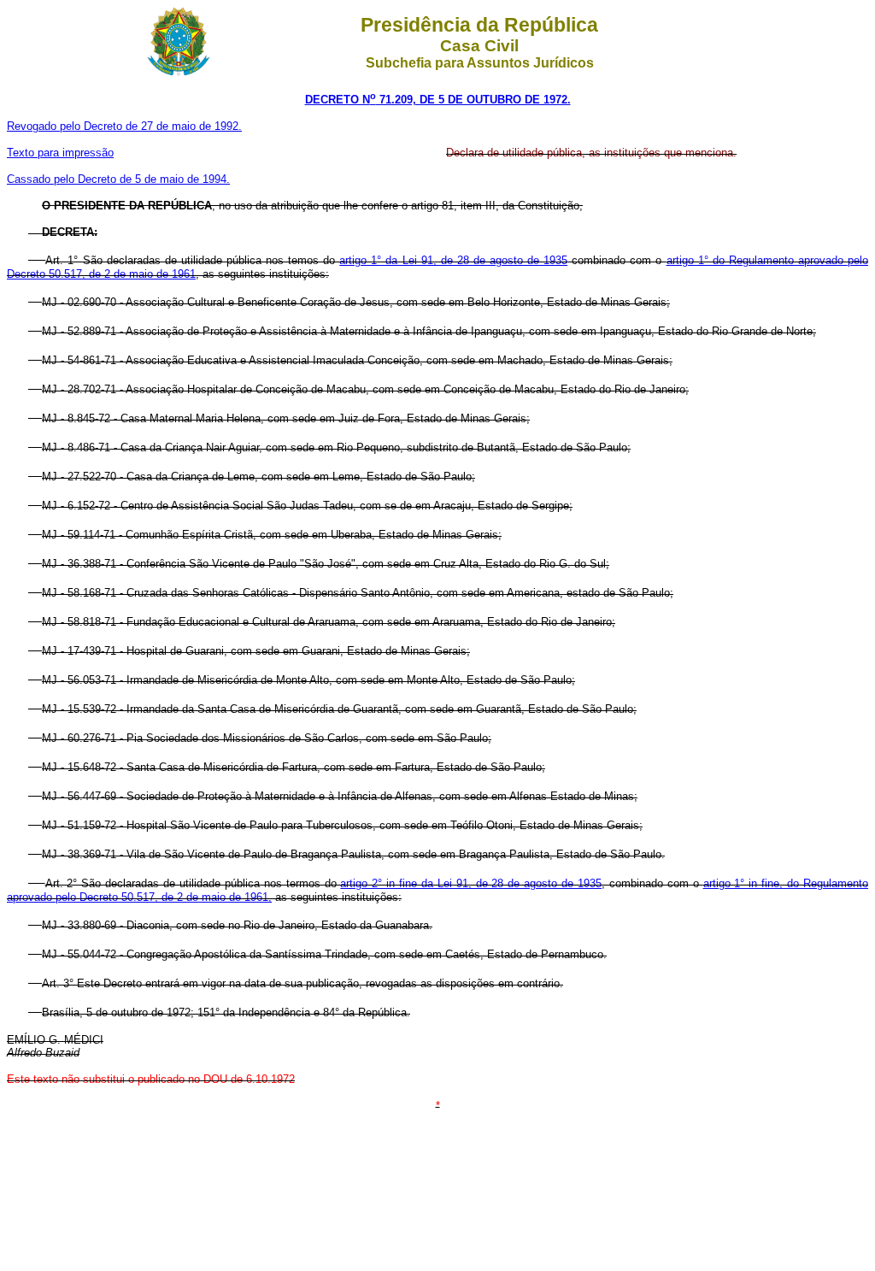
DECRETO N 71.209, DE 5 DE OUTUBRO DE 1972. (438, 99)
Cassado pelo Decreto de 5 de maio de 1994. (118, 179)
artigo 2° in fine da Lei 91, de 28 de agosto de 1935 (471, 883)
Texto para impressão (60, 152)
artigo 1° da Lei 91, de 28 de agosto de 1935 (453, 260)
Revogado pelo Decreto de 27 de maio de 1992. (124, 126)
